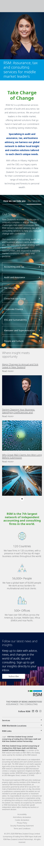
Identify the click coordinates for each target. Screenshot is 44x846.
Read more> (8, 371)
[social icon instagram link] (40, 711)
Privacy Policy (22, 823)
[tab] (34, 201)
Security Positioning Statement (22, 826)
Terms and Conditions (22, 828)
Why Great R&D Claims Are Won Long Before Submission (22, 456)
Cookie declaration (22, 820)
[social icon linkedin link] (32, 711)
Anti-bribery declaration (22, 817)
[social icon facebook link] (36, 711)
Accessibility (22, 814)
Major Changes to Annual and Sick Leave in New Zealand (20, 366)
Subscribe (14, 676)
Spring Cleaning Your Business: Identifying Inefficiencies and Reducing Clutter (18, 411)
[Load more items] (22, 499)
